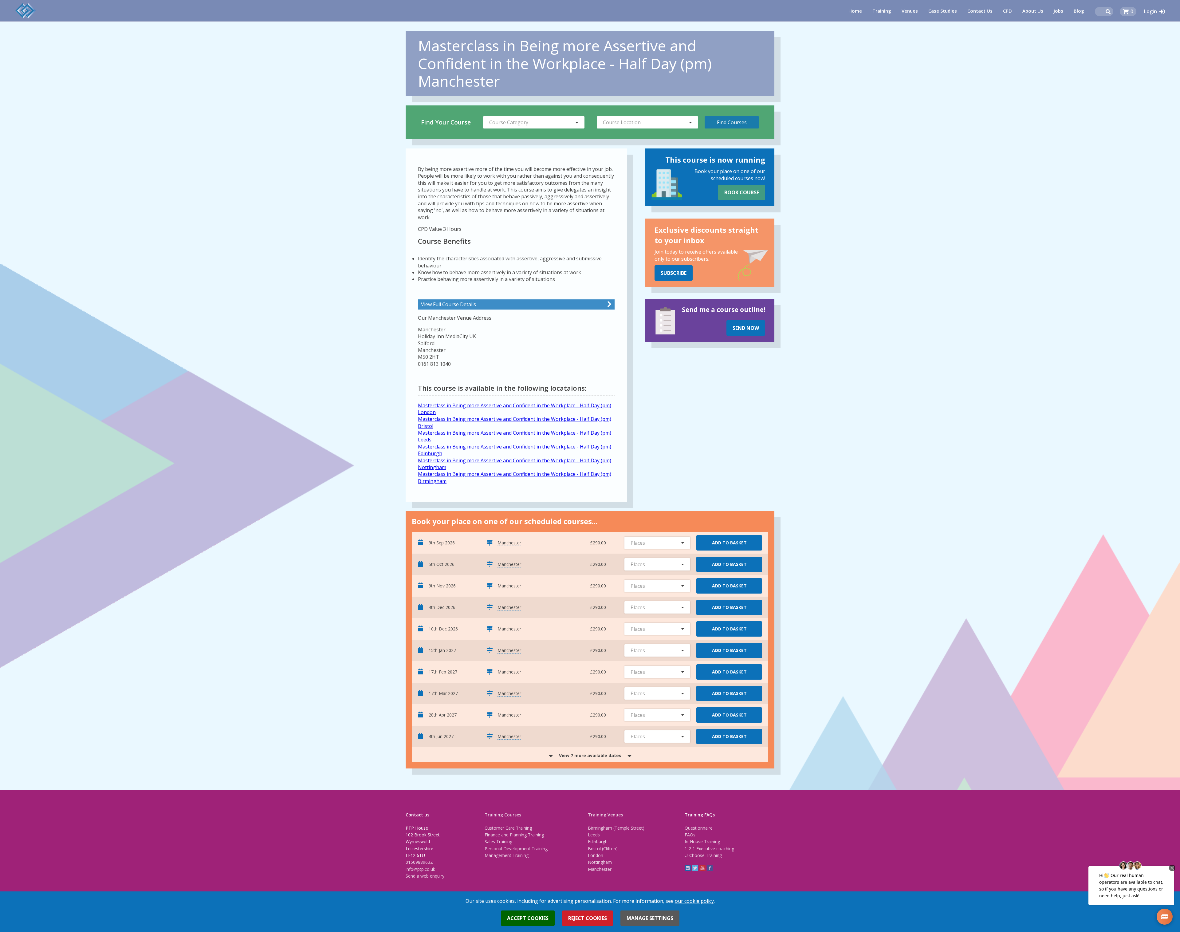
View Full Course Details (448, 304)
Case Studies (942, 11)
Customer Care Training (508, 828)
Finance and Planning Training (514, 835)
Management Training (507, 855)
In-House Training (702, 841)
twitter (695, 868)
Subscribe (673, 273)
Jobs (1058, 11)
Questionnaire (699, 828)
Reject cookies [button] (587, 918)
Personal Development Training (516, 848)
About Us (1032, 11)
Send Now (746, 328)
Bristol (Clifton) (603, 848)
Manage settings (650, 918)
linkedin (688, 868)
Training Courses (503, 815)
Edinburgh (598, 841)
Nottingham (600, 862)
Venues (910, 11)
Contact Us (980, 11)
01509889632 (419, 862)
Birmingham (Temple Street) (616, 828)
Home (855, 11)
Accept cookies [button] (528, 918)
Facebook (710, 868)
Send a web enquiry (425, 876)
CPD (1007, 11)
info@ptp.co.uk (420, 869)
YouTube (702, 868)
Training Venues (605, 815)
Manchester (600, 869)
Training (881, 11)
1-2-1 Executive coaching (709, 848)
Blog (1079, 11)
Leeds (594, 835)
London (595, 855)
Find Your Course (446, 122)
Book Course (741, 192)
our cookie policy (694, 901)
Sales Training (498, 841)
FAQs (690, 835)
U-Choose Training (703, 855)
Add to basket (729, 543)
